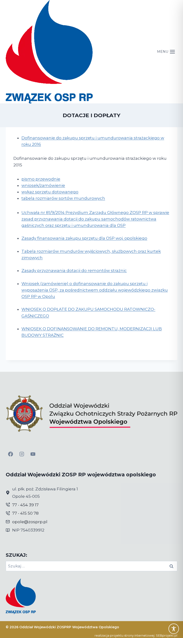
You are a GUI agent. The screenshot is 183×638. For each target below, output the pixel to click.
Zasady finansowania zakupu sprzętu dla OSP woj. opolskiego (84, 238)
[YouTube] (33, 454)
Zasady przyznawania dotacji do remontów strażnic (74, 270)
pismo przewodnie (40, 179)
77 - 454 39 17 (25, 505)
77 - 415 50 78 (25, 513)
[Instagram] (22, 454)
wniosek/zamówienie (43, 185)
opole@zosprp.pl (29, 521)
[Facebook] (10, 454)
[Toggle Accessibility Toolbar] (173, 628)
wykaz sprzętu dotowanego (49, 191)
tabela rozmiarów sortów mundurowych (63, 198)
